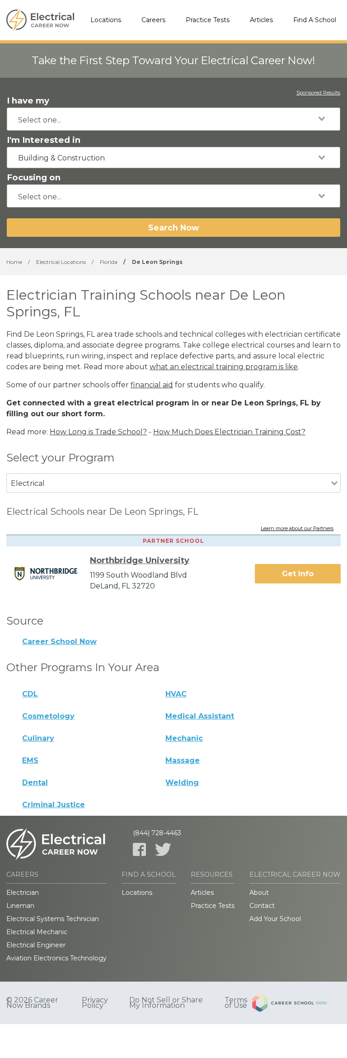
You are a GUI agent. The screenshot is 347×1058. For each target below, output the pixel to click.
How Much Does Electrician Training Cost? (229, 432)
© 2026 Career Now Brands (32, 1002)
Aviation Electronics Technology (56, 958)
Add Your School (275, 919)
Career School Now (59, 641)
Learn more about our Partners (297, 528)
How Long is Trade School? (98, 432)
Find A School (314, 20)
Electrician (22, 893)
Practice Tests (208, 20)
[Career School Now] (296, 1003)
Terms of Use (236, 1002)
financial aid (152, 385)
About (259, 893)
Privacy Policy (95, 1002)
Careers (153, 20)
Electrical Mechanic (36, 932)
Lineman (20, 906)
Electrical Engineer (36, 945)
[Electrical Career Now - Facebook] (139, 849)
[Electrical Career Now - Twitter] (163, 849)
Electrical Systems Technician (52, 919)
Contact (262, 906)
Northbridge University (139, 560)
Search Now (173, 227)
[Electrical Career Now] (40, 20)
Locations (105, 20)
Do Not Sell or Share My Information (166, 1002)
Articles (261, 20)
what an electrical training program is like (224, 366)
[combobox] (173, 119)
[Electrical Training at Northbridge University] (51, 573)
